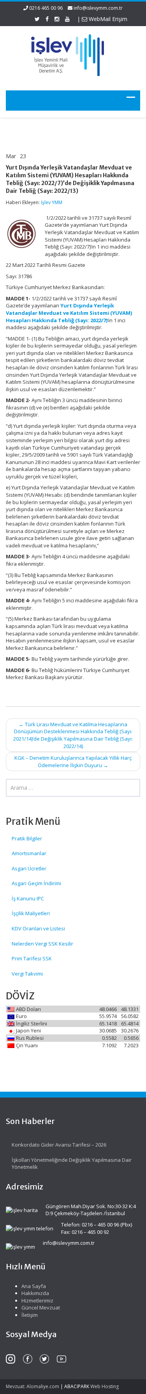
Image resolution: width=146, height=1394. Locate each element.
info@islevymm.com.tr (98, 8)
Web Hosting (104, 1386)
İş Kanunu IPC (28, 898)
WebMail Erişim (107, 19)
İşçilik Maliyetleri (31, 913)
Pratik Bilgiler (27, 838)
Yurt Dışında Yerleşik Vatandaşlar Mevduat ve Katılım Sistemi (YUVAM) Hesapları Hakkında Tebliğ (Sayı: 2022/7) (69, 312)
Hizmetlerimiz (37, 1300)
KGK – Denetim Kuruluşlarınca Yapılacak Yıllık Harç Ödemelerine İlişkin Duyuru (73, 761)
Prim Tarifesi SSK (32, 958)
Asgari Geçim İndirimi (36, 883)
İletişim (29, 1314)
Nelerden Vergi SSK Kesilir (42, 943)
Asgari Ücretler (29, 868)
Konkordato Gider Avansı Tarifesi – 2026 (59, 1144)
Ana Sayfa (33, 1286)
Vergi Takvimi (27, 973)
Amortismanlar (29, 853)
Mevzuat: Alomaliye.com (32, 1386)
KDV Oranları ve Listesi (38, 928)
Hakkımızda (35, 1293)
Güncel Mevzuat (40, 1307)
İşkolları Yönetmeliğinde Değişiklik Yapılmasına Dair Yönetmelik (72, 1163)
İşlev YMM (51, 202)
